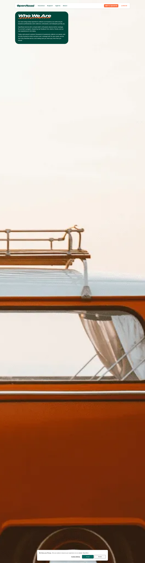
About (65, 5)
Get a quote (111, 5)
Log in (124, 5)
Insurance (41, 5)
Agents (57, 5)
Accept (87, 556)
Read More (86, 553)
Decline (100, 556)
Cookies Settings (75, 556)
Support (50, 5)
